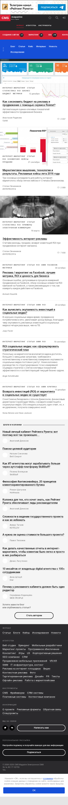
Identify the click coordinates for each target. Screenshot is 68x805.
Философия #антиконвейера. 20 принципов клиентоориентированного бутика (29, 483)
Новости (56, 633)
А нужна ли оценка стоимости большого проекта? (33, 534)
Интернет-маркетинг (14, 88)
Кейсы (24, 159)
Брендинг (24, 645)
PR (47, 676)
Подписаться (34, 752)
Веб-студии (9, 645)
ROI (19, 91)
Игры (22, 653)
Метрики (17, 94)
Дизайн (39, 676)
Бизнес (26, 91)
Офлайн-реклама (12, 680)
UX (28, 653)
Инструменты (44, 25)
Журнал (20, 25)
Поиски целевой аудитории (19, 448)
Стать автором (34, 615)
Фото (33, 673)
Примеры (27, 225)
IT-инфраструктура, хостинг (27, 665)
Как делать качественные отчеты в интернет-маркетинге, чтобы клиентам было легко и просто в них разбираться (34, 552)
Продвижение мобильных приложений (25, 661)
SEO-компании (11, 657)
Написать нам (41, 728)
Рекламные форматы (29, 709)
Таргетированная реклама (18, 676)
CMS (5, 693)
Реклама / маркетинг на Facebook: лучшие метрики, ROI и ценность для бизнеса (29, 274)
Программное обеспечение (43, 649)
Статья (31, 88)
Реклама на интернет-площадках (22, 669)
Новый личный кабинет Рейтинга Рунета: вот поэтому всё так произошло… (30, 433)
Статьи (7, 633)
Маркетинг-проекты (14, 649)
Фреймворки (17, 693)
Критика (52, 387)
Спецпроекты (10, 713)
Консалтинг (9, 653)
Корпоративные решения (47, 653)
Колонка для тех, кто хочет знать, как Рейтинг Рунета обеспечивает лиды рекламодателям (31, 501)
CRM (25, 657)
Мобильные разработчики (47, 645)
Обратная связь (52, 709)
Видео (46, 669)
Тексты (56, 676)
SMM (43, 265)
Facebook (52, 265)
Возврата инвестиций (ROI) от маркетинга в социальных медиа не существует (29, 393)
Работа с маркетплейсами (40, 680)
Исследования (40, 633)
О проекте (8, 709)
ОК (34, 790)
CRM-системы (35, 693)
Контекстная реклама (15, 673)
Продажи (7, 162)
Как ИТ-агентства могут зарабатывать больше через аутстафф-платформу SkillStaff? (31, 465)
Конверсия (14, 159)
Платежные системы (14, 697)
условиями (48, 778)
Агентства (31, 25)
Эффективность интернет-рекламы (25, 238)
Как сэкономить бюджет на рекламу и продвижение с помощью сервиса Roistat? (29, 103)
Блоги (16, 633)
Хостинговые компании (41, 697)
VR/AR (53, 661)
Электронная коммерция (16, 228)
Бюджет (7, 94)
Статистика (9, 91)
